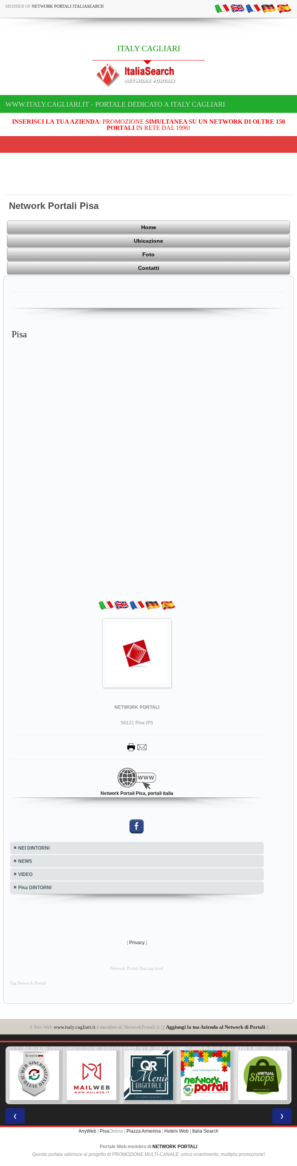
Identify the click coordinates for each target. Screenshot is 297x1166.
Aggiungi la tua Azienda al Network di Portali (215, 1027)
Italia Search (205, 1131)
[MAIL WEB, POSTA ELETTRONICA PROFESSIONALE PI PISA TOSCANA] (91, 1075)
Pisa (104, 1131)
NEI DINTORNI (34, 848)
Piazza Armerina (143, 1131)
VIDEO (25, 874)
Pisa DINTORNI (34, 887)
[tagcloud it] (222, 8)
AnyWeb (87, 1131)
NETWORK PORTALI (174, 1146)
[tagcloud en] (237, 8)
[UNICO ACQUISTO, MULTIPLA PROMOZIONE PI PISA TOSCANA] (205, 1075)
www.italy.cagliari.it (75, 1027)
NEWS (25, 861)
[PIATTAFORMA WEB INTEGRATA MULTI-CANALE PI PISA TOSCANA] (34, 1075)
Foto (148, 254)
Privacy (137, 942)
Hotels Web (176, 1131)
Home (148, 227)
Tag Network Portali (28, 983)
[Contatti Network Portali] (137, 747)
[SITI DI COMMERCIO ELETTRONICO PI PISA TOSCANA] (262, 1075)
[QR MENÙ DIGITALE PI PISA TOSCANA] (148, 1075)
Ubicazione (148, 241)
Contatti (148, 268)
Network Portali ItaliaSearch (68, 6)
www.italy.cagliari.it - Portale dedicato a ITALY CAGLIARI (115, 104)
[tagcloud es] (284, 8)
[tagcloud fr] (253, 8)
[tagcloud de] (268, 8)
